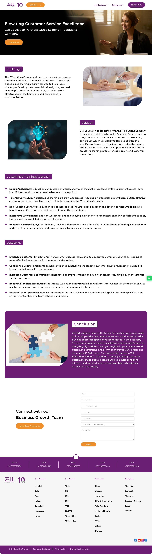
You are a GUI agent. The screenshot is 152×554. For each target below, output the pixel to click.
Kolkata (38, 501)
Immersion (99, 496)
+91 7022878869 (73, 466)
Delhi (37, 491)
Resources (117, 5)
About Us (129, 486)
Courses (33, 5)
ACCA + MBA (70, 521)
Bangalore (39, 506)
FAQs (97, 521)
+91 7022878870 (15, 466)
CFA (66, 496)
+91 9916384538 (132, 466)
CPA (66, 501)
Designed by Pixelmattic (79, 549)
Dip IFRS (68, 511)
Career (128, 506)
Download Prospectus (30, 426)
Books (97, 516)
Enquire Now (136, 5)
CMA (67, 491)
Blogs (97, 486)
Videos (98, 526)
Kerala (37, 516)
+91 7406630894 (44, 466)
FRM (67, 506)
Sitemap (98, 531)
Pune (37, 496)
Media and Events (102, 511)
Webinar (98, 491)
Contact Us (14, 42)
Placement (129, 496)
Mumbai (38, 486)
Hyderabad (39, 511)
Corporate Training (133, 501)
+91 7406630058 (102, 466)
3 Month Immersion (103, 501)
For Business (100, 5)
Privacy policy (60, 549)
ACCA (67, 486)
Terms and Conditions (41, 549)
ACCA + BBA (70, 516)
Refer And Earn (101, 506)
